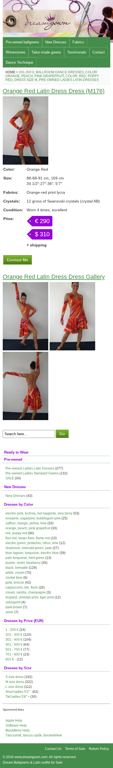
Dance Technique (19, 62)
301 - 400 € (13, 640)
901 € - (10, 659)
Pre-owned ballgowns (22, 42)
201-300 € (26, 72)
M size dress (14, 682)
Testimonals (76, 52)
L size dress (14, 687)
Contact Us (53, 749)
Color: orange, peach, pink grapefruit (51, 74)
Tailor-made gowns (46, 52)
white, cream (14, 573)
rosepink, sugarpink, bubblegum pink (33, 518)
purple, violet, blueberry (23, 563)
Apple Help (13, 720)
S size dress (14, 677)
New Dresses (55, 42)
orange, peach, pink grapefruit (27, 528)
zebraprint (13, 602)
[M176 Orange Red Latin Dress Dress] (25, 163)
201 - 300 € (13, 635)
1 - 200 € (12, 630)
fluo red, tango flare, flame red (27, 538)
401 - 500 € (13, 644)
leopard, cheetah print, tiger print (29, 597)
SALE (9, 478)
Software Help (16, 725)
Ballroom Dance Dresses (60, 72)
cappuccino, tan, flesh (21, 587)
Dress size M (25, 80)
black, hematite (16, 568)
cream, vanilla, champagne (25, 592)
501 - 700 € (13, 649)
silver (9, 612)
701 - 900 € (13, 654)
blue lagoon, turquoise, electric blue (32, 553)
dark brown (13, 607)
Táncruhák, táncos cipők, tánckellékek (33, 735)
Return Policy (99, 749)
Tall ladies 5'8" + (17, 697)
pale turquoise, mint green (24, 558)
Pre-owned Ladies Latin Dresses (69, 80)
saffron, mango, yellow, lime (26, 523)
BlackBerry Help (17, 730)
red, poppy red (16, 533)
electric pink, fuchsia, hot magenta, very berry (38, 513)
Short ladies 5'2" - (18, 692)
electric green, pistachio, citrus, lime (31, 543)
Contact (98, 52)
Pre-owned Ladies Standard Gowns (32, 473)
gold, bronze (14, 582)
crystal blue (13, 577)
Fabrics (78, 42)
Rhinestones (16, 52)
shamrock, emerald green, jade (28, 548)
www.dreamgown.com (31, 757)
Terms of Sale (75, 749)
